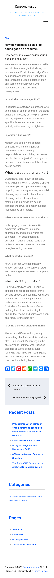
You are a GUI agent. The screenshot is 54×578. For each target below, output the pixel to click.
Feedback (17, 534)
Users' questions (22, 500)
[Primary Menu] (45, 22)
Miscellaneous (32, 496)
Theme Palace (40, 571)
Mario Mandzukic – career (26, 440)
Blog (7, 38)
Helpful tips (16, 496)
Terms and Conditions (24, 544)
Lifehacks (23, 496)
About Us (17, 529)
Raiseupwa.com (27, 6)
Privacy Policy (20, 539)
